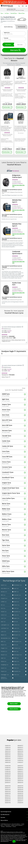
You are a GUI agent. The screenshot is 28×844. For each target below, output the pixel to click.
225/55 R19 (20, 767)
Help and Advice (4, 820)
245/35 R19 (7, 797)
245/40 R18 (7, 799)
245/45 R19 (20, 786)
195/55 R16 (7, 760)
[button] (19, 6)
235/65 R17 (7, 795)
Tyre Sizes (3, 817)
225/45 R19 (7, 780)
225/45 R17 (7, 777)
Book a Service (14, 709)
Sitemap (2, 826)
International (8, 826)
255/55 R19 (20, 799)
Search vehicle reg (8, 26)
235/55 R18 (7, 789)
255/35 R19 (20, 789)
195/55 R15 (7, 758)
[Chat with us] (14, 841)
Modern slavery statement (16, 825)
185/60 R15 (7, 753)
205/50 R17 (20, 749)
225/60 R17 (20, 769)
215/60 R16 (7, 767)
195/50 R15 (7, 756)
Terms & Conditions (16, 824)
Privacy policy (7, 825)
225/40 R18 (7, 773)
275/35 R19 (20, 802)
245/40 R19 (7, 800)
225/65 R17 (20, 771)
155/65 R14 (7, 745)
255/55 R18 (20, 797)
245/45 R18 (7, 802)
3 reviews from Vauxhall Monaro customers (21, 90)
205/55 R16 (20, 751)
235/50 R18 (7, 786)
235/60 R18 (7, 793)
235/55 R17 (7, 787)
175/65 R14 (7, 747)
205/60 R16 (20, 755)
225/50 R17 (7, 782)
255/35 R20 (20, 791)
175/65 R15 (7, 749)
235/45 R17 (20, 778)
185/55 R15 (7, 751)
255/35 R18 (20, 787)
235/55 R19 (7, 791)
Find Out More (6, 107)
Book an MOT (14, 703)
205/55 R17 (20, 753)
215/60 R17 (7, 769)
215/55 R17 (20, 762)
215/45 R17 (20, 756)
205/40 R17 (20, 745)
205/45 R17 (20, 747)
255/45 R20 (20, 795)
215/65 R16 (7, 771)
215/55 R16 (20, 760)
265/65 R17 (20, 800)
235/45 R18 (20, 780)
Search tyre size (21, 26)
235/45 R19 (20, 782)
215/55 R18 (7, 765)
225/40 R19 (7, 775)
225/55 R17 (20, 765)
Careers (14, 826)
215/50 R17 (20, 758)
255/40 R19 (20, 793)
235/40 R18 (20, 775)
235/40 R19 (20, 777)
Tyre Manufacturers (5, 814)
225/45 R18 (7, 778)
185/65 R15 (7, 755)
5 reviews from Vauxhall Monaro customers (7, 90)
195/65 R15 (7, 762)
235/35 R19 (20, 773)
